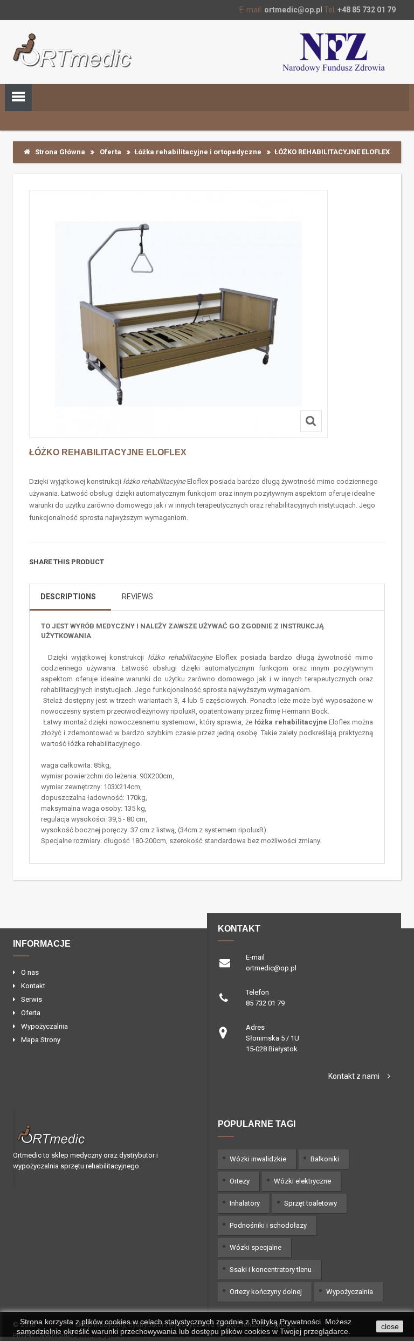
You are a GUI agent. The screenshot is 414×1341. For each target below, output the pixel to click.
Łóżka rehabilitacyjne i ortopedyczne (197, 152)
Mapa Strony (40, 1040)
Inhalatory (245, 1203)
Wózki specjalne (255, 1247)
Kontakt (33, 986)
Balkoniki (324, 1159)
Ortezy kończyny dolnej (266, 1292)
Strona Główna (57, 152)
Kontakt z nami (354, 1076)
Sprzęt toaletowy (310, 1203)
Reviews (137, 596)
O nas (30, 972)
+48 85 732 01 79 (366, 9)
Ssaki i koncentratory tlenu (271, 1269)
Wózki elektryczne (302, 1181)
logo (100, 1133)
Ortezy (240, 1181)
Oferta (110, 152)
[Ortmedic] (72, 50)
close (390, 1326)
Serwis (31, 999)
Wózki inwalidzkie (258, 1159)
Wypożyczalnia (44, 1026)
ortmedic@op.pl (293, 9)
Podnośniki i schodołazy (268, 1225)
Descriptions (68, 596)
